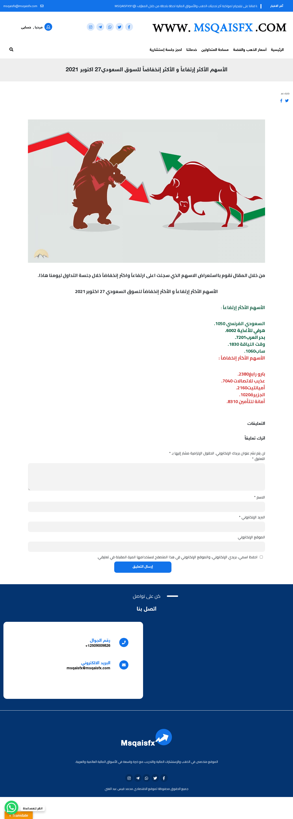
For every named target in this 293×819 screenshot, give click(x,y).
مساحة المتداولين (215, 50)
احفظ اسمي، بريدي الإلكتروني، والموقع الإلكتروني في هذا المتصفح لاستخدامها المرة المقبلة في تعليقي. (177, 557)
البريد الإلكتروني (252, 517)
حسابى (26, 27)
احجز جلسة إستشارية (166, 50)
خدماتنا (191, 50)
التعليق (258, 458)
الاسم (259, 497)
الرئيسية (277, 50)
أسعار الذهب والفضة (249, 50)
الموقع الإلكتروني (251, 537)
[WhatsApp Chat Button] (11, 807)
